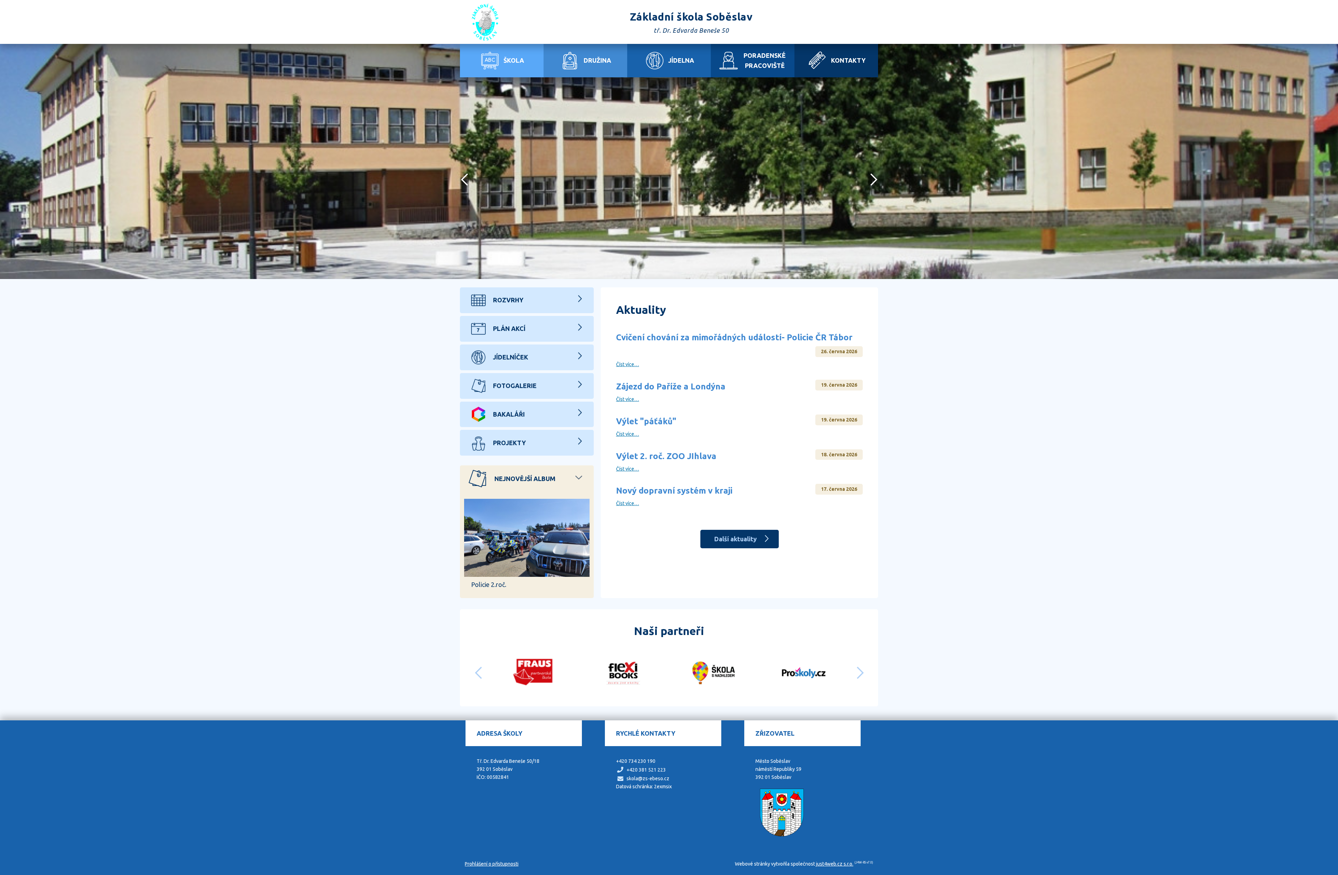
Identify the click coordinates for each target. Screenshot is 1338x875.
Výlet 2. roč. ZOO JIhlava (666, 456)
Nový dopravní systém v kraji (674, 490)
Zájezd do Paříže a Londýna (670, 386)
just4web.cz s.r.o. (834, 864)
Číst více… (627, 364)
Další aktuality (735, 538)
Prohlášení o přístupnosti (491, 864)
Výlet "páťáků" (646, 421)
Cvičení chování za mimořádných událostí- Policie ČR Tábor (734, 337)
